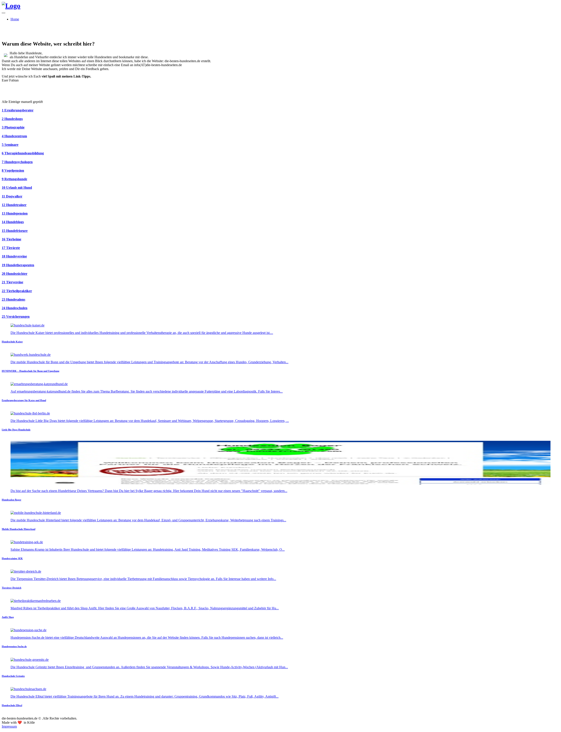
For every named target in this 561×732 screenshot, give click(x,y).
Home (15, 19)
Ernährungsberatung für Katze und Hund (24, 400)
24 (14, 308)
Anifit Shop (8, 617)
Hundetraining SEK (12, 558)
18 (14, 256)
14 (13, 222)
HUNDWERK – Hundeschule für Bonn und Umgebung (30, 371)
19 (18, 265)
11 (12, 196)
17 (11, 248)
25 (16, 316)
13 (15, 213)
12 (14, 205)
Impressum (9, 726)
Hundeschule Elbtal (12, 705)
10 (17, 187)
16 (11, 239)
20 (14, 273)
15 (15, 231)
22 (17, 291)
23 (13, 299)
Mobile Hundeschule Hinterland (18, 529)
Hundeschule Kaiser (12, 341)
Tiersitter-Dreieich (11, 587)
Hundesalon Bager (11, 499)
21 (12, 282)
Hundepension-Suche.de (14, 646)
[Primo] (11, 6)
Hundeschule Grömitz (13, 676)
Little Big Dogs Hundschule (16, 429)
